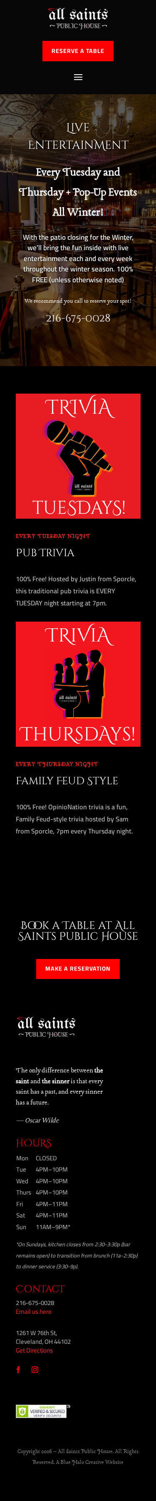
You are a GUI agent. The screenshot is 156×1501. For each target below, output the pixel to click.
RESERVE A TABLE (78, 50)
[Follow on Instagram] (35, 1369)
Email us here (34, 1311)
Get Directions (34, 1350)
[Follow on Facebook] (18, 1369)
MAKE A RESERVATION (78, 968)
